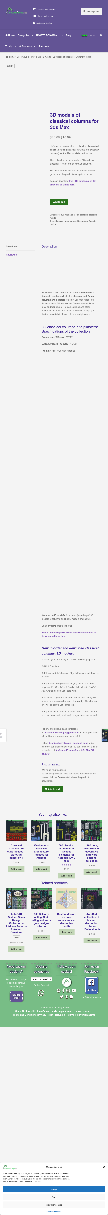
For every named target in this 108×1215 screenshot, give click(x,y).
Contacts (26, 46)
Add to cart (59, 201)
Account (45, 46)
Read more (66, 932)
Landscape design (43, 22)
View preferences (54, 1204)
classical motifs (43, 56)
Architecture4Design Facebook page (68, 743)
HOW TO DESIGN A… (47, 35)
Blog (68, 35)
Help (9, 46)
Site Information (93, 997)
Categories (23, 35)
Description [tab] (12, 246)
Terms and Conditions (25, 1014)
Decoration (82, 221)
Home (11, 35)
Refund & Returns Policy (68, 1014)
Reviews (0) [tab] (12, 254)
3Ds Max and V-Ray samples (74, 214)
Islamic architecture (45, 16)
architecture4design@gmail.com (62, 732)
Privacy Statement (54, 1211)
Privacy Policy (45, 1014)
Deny (54, 1196)
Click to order (16, 996)
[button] (103, 1167)
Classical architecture (45, 9)
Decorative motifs (25, 56)
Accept (54, 1189)
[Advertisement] (54, 89)
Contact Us (89, 1014)
